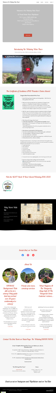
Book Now (28, 35)
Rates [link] (42, 2)
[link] (11, 2)
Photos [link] (46, 2)
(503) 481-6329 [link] (19, 369)
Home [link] (38, 2)
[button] (51, 2)
